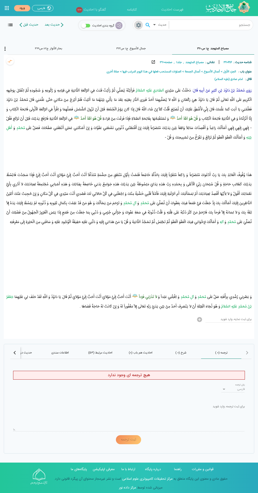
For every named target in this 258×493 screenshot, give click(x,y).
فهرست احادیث (172, 10)
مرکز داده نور (127, 487)
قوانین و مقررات (202, 469)
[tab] (213, 48)
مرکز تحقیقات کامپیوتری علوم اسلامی (147, 479)
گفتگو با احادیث (91, 10)
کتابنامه (132, 10)
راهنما (178, 469)
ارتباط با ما (128, 469)
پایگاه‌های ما (79, 469)
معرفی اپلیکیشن (104, 469)
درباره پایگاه (153, 469)
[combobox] (211, 25)
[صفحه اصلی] (229, 8)
